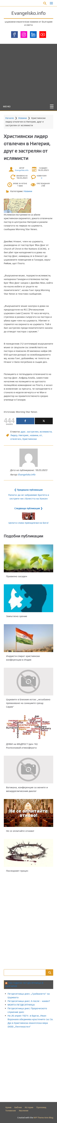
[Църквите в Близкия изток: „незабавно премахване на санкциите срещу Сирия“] (28, 681)
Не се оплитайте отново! (20, 830)
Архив (8, 1107)
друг (23, 431)
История (29, 1107)
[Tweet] (44, 421)
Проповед (41, 1107)
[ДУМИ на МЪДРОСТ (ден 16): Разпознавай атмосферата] (28, 727)
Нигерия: (24, 435)
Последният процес (17, 870)
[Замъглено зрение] (28, 598)
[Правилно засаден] (28, 558)
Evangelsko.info (28, 13)
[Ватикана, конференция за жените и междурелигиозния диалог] (28, 769)
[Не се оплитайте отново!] (28, 813)
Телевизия (10, 1110)
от (40, 435)
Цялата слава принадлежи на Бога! (28, 522)
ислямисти (46, 431)
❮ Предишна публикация (28, 489)
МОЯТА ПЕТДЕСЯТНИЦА (21, 1004)
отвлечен (15, 438)
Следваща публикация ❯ (28, 508)
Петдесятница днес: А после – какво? (29, 1001)
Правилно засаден (16, 576)
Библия (18, 1107)
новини (34, 435)
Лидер (13, 435)
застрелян (32, 431)
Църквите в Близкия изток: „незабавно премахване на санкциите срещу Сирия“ (28, 703)
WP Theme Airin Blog (43, 1117)
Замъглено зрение (16, 616)
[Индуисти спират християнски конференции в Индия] (28, 638)
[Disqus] (28, 920)
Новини (22, 118)
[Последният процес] (28, 853)
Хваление (23, 1110)
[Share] (25, 421)
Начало (9, 118)
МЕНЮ (6, 106)
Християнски (29, 438)
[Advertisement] (28, 72)
